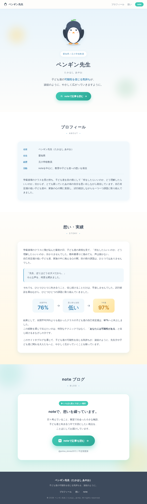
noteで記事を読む (75, 96)
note (139, 4)
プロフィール (117, 4)
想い (129, 4)
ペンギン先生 (16, 4)
